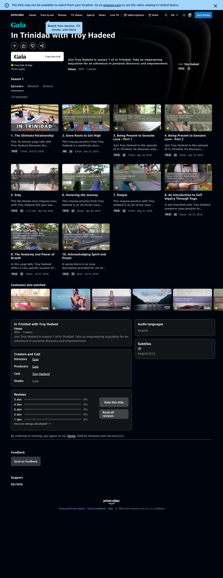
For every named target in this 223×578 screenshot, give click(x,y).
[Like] (23, 45)
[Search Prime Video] (166, 15)
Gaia (35, 359)
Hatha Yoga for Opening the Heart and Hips (30, 300)
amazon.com (112, 5)
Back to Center (111, 300)
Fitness (72, 68)
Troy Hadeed (191, 63)
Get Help (17, 484)
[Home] (17, 15)
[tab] (17, 86)
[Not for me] (32, 45)
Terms (71, 436)
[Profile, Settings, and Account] (190, 15)
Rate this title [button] (113, 402)
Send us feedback (96, 508)
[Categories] (184, 15)
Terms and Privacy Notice (72, 508)
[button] (32, 424)
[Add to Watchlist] (14, 45)
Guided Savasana (192, 300)
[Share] (42, 45)
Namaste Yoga (152, 300)
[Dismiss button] (215, 6)
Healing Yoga (70, 300)
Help (110, 508)
